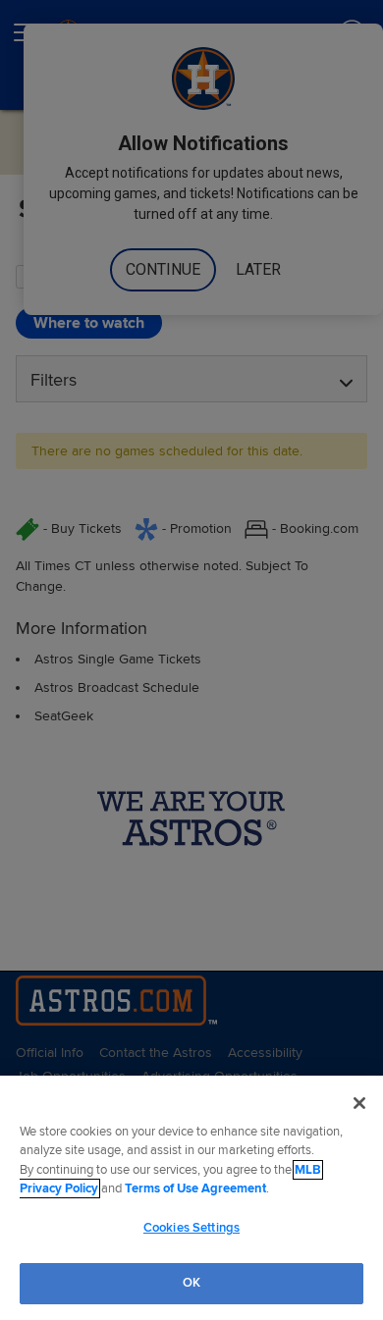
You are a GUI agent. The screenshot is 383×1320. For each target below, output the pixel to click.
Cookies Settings (191, 1228)
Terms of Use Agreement (195, 1188)
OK (191, 1283)
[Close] (359, 1103)
